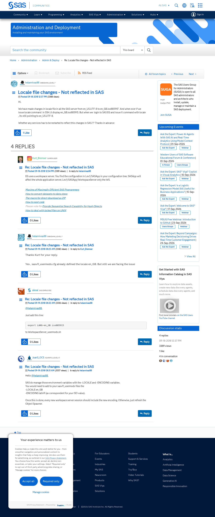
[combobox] (81, 50)
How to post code (34, 202)
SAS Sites (200, 5)
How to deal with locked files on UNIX (45, 210)
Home (13, 60)
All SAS (162, 5)
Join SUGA (165, 114)
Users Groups (182, 165)
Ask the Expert (168, 148)
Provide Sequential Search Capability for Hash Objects (72, 206)
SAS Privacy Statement (55, 458)
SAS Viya (94, 14)
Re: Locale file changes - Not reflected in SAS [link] (87, 60)
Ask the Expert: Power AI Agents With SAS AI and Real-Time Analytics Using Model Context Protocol (177, 139)
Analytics (75, 14)
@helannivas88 (33, 308)
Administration (115, 14)
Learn (37, 14)
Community (20, 14)
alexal (35, 290)
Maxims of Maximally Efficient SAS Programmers (52, 189)
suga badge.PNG (165, 101)
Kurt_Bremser (39, 158)
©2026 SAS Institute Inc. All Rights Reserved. (102, 506)
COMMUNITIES (41, 5)
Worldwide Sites (184, 5)
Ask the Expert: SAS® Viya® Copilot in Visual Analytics (178, 173)
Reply (146, 132)
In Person (166, 165)
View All (191, 256)
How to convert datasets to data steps (46, 193)
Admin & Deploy (50, 60)
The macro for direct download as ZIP (45, 198)
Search (176, 5)
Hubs (153, 14)
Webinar (185, 148)
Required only (51, 481)
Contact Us (192, 5)
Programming (55, 14)
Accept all (28, 481)
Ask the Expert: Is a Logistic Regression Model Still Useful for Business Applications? (177, 188)
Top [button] (19, 432)
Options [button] (22, 73)
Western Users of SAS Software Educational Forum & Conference (177, 156)
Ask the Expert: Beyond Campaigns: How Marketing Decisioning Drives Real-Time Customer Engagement (178, 236)
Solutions (137, 14)
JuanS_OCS (38, 357)
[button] (14, 93)
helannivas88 (32, 82)
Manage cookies (41, 492)
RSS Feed (87, 73)
